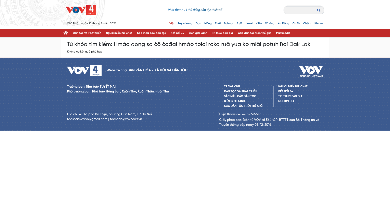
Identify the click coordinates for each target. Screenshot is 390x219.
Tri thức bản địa (222, 33)
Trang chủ (232, 86)
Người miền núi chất (119, 33)
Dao (198, 23)
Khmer (318, 23)
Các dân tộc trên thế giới (254, 33)
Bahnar (228, 23)
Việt (171, 23)
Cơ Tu (296, 23)
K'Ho (259, 23)
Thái (218, 23)
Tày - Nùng (185, 23)
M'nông (269, 23)
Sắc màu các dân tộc (151, 33)
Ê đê (239, 23)
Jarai (249, 23)
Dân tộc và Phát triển (87, 33)
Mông (208, 23)
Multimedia (283, 33)
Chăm (307, 23)
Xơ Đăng (283, 23)
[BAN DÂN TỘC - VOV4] (81, 10)
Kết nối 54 (177, 33)
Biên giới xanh (198, 33)
